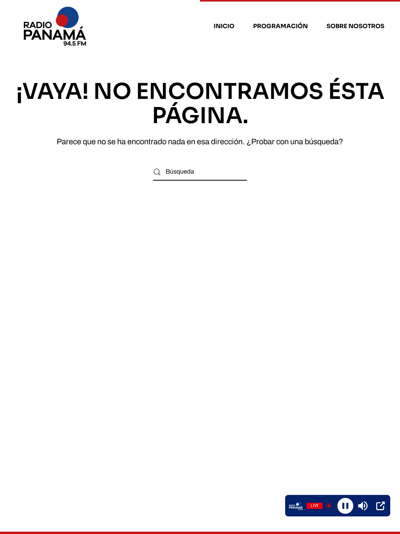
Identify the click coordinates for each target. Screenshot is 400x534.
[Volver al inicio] (56, 26)
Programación (280, 26)
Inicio (224, 26)
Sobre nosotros (355, 26)
